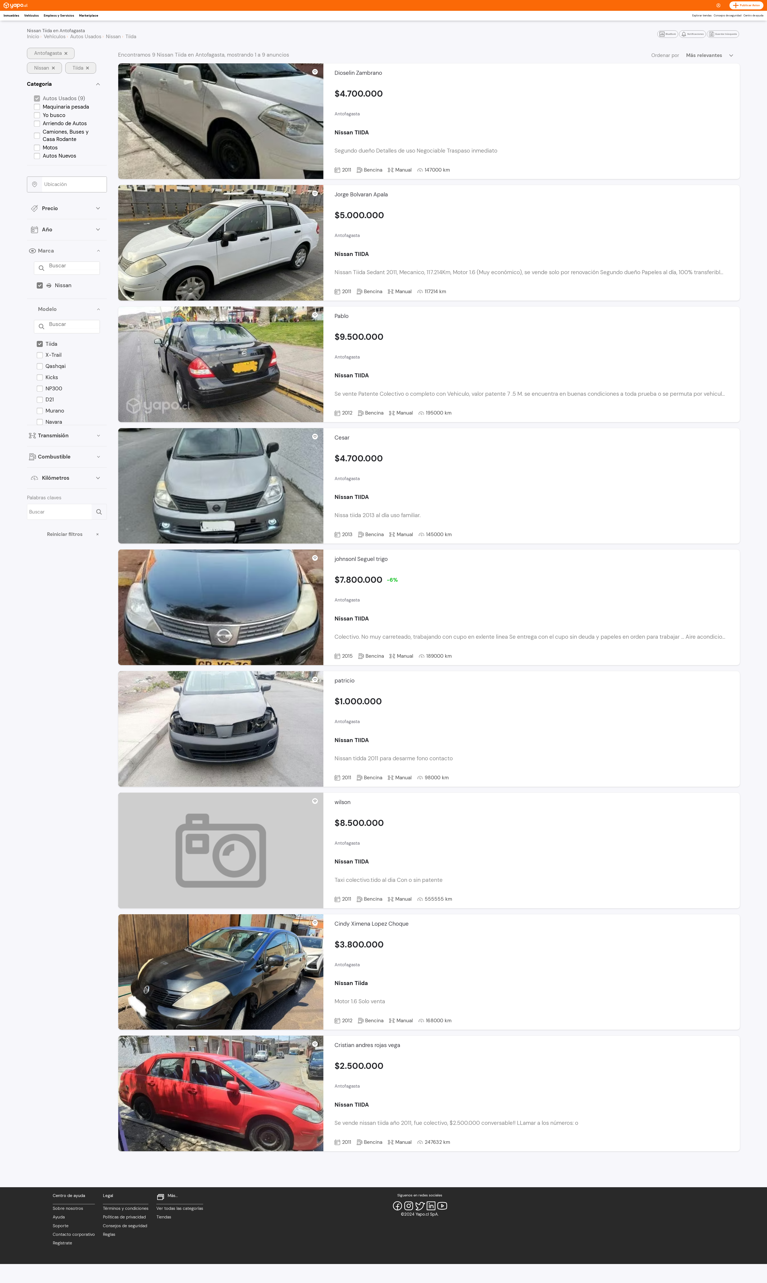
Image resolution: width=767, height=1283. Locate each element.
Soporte (61, 1226)
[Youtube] (442, 1205)
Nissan (63, 285)
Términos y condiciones (125, 1208)
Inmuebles (11, 16)
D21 (50, 399)
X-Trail (54, 355)
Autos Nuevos (59, 155)
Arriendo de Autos (65, 123)
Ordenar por (665, 55)
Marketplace (88, 16)
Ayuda (59, 1217)
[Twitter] (419, 1205)
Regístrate (62, 1243)
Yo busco (54, 115)
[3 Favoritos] (315, 1044)
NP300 (54, 388)
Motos (50, 147)
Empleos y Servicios (59, 16)
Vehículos (31, 16)
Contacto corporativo (74, 1234)
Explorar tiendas (702, 15)
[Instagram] (408, 1205)
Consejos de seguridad (727, 15)
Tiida (51, 344)
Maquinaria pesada (66, 106)
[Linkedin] (431, 1205)
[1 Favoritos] (315, 558)
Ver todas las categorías (179, 1208)
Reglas (109, 1234)
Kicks (52, 377)
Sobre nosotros (68, 1208)
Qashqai (56, 366)
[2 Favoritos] (315, 193)
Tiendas (163, 1217)
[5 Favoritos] (315, 72)
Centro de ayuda (753, 15)
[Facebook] (397, 1205)
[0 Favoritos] (315, 315)
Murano (55, 410)
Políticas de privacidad (124, 1217)
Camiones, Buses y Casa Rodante (66, 135)
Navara (54, 422)
